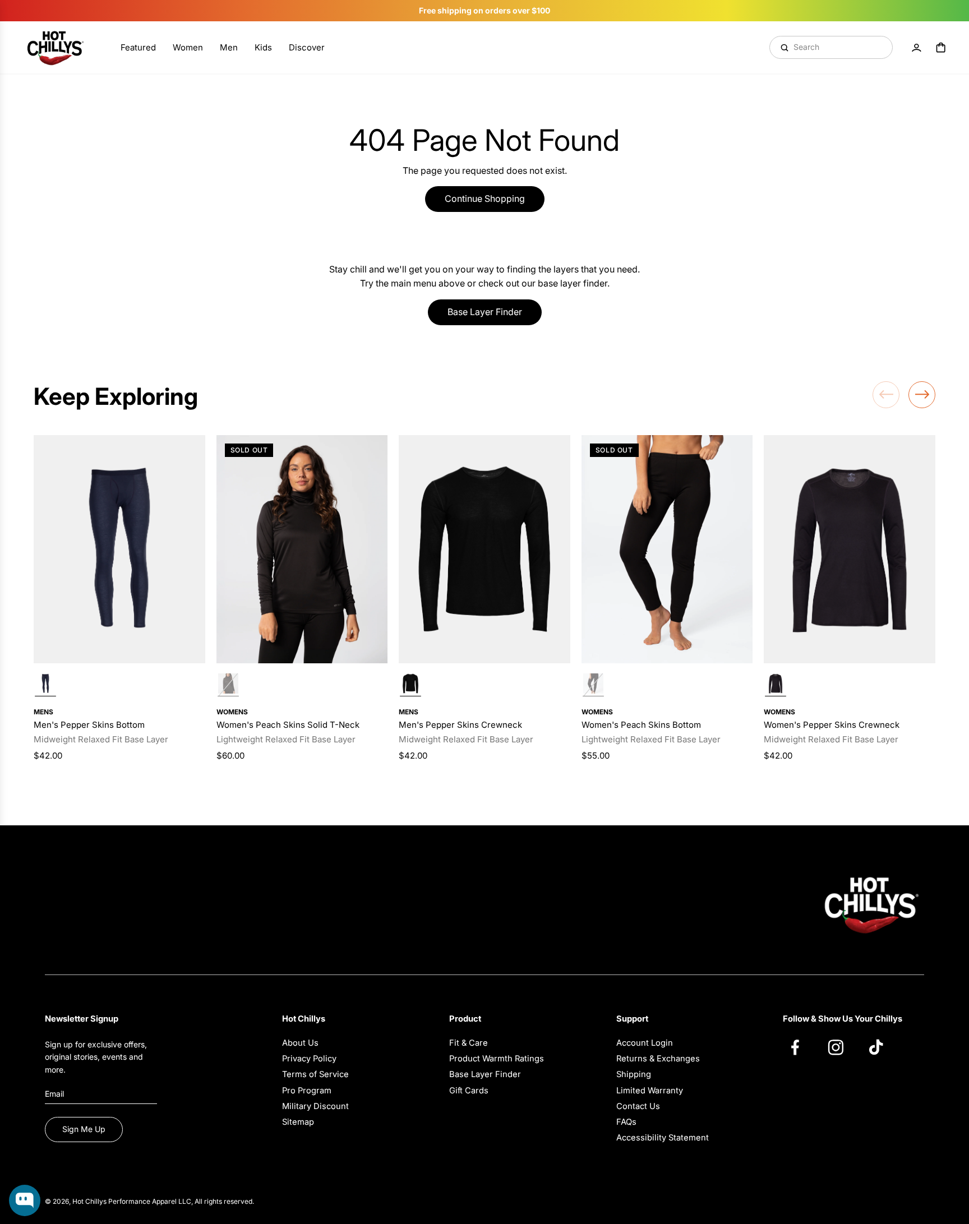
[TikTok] (881, 1046)
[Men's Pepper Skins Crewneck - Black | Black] (410, 684)
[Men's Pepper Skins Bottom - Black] (119, 549)
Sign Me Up (83, 1129)
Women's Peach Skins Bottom (641, 725)
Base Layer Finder (484, 311)
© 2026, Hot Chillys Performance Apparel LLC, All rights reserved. (149, 1201)
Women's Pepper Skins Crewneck (831, 725)
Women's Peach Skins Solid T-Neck (287, 725)
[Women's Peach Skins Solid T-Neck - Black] (302, 549)
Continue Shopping (485, 198)
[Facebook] (800, 1046)
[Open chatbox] (24, 1200)
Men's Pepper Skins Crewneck (460, 725)
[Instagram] (841, 1046)
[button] (886, 394)
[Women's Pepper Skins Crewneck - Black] (849, 549)
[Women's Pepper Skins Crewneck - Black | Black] (775, 684)
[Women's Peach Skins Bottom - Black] (667, 549)
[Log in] (916, 47)
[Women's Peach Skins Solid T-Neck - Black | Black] (228, 684)
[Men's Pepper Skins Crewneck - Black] (484, 549)
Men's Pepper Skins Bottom (89, 725)
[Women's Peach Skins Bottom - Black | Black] (593, 684)
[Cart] (941, 47)
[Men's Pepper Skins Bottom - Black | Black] (45, 684)
